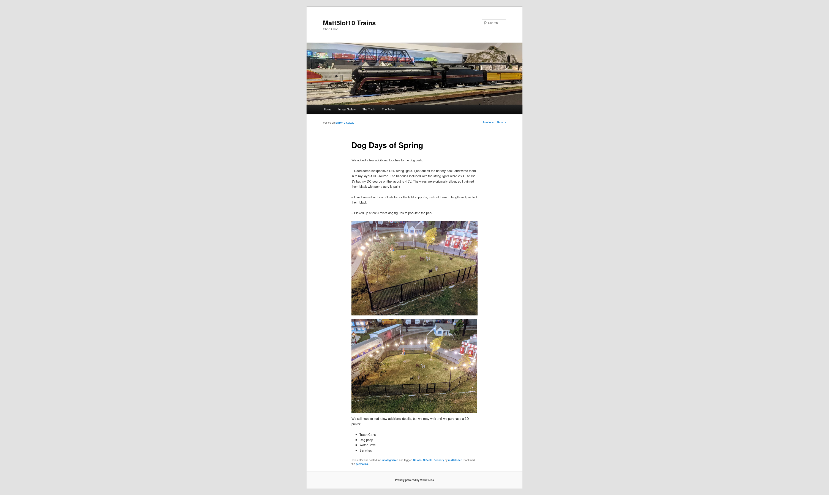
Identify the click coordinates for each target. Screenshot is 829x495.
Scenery (439, 460)
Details (417, 460)
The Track (368, 109)
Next (501, 122)
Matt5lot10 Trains (349, 22)
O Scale (427, 460)
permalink (362, 464)
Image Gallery (347, 109)
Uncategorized (389, 460)
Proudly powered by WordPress (414, 480)
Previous (486, 122)
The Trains (388, 109)
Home (327, 109)
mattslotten (455, 460)
